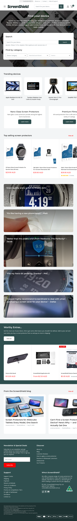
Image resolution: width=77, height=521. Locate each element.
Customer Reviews (42, 454)
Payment (6, 481)
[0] (72, 6)
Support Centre (8, 476)
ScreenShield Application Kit (41, 373)
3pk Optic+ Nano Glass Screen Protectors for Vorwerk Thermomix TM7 (45, 168)
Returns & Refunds (9, 483)
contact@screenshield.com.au (51, 488)
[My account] (68, 6)
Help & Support (53, 1)
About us (37, 1)
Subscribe (10, 465)
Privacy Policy (8, 488)
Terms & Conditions (10, 485)
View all (71, 136)
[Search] (61, 6)
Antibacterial (40, 461)
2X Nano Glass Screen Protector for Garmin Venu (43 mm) (16, 168)
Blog (38, 451)
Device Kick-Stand (11, 373)
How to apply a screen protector (46, 456)
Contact (44, 1)
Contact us (7, 497)
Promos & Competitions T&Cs (13, 490)
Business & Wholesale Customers (47, 458)
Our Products (41, 463)
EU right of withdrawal (10, 492)
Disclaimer (7, 494)
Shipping (6, 479)
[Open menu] (5, 6)
